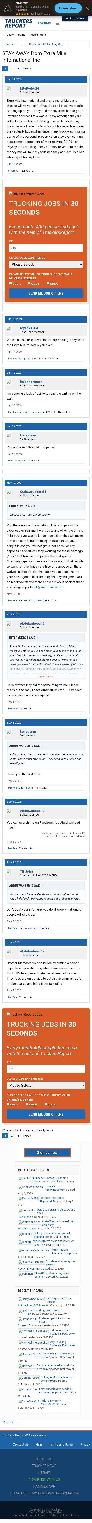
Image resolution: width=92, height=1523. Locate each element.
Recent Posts (38, 34)
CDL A (16, 283)
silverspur (13, 170)
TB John (42, 358)
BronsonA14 (25, 1325)
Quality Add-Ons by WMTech (46, 1512)
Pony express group (52, 1197)
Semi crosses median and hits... (56, 1365)
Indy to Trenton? (51, 1400)
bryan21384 (29, 328)
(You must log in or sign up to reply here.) (27, 1130)
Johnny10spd (49, 1380)
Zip (11, 241)
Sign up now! (47, 1152)
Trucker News (44, 1466)
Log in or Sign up (75, 18)
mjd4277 (26, 358)
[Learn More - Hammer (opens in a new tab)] (46, 8)
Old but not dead (60, 1330)
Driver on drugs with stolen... (45, 1310)
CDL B (35, 283)
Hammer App (44, 1486)
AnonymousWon (55, 1189)
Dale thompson (31, 382)
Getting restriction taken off (58, 1377)
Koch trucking (60, 1249)
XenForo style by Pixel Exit (46, 1509)
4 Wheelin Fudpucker (63, 1333)
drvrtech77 (43, 1357)
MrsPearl (13, 600)
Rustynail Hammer (29, 1268)
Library (44, 1473)
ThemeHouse (70, 1515)
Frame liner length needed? (56, 1388)
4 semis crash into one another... (56, 1353)
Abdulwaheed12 (32, 624)
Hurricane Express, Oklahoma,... (51, 1177)
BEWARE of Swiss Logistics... (52, 1273)
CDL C (53, 283)
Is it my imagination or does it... (53, 1233)
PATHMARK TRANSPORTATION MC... (55, 1241)
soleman (39, 1276)
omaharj (39, 1236)
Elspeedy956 (47, 1201)
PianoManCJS (49, 1404)
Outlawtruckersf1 (33, 492)
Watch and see (27, 1228)
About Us (44, 1459)
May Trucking (58, 1342)
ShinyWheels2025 (29, 1305)
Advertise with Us (44, 1480)
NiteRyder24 (29, 88)
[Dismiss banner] (87, 8)
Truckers (50, 1186)
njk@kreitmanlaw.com (49, 587)
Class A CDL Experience (27, 257)
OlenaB (37, 1245)
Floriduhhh (24, 1216)
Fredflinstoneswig (18, 412)
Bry (29, 1313)
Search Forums (16, 34)
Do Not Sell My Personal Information (44, 1493)
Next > (27, 68)
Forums (44, 23)
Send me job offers (46, 293)
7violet (36, 1181)
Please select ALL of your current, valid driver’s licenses (40, 276)
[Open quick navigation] (83, 44)
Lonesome (14, 358)
